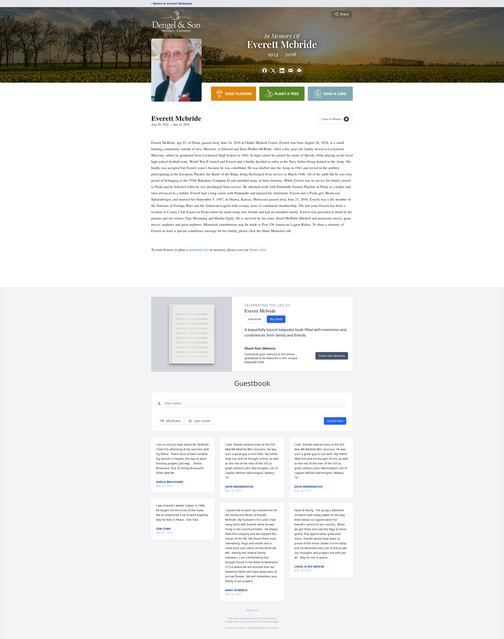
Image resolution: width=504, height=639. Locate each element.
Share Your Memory (332, 356)
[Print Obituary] (299, 70)
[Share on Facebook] (264, 70)
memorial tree (199, 249)
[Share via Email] (290, 70)
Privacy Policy (240, 621)
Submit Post (335, 421)
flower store (258, 249)
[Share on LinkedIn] (281, 70)
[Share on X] (273, 70)
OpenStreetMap (256, 628)
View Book (254, 319)
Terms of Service (263, 621)
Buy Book (276, 319)
